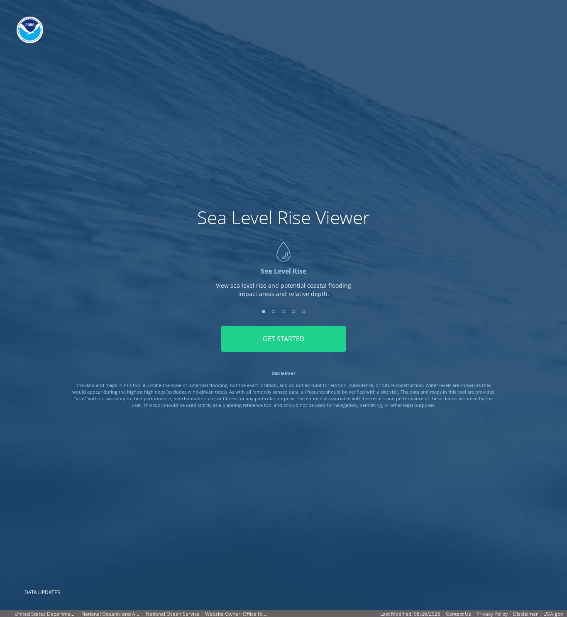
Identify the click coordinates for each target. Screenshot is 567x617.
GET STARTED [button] (284, 338)
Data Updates (42, 592)
